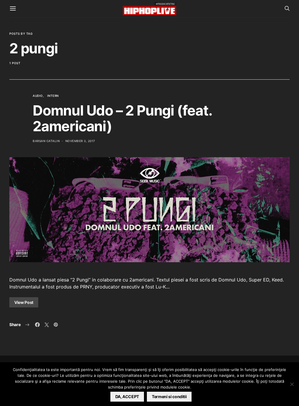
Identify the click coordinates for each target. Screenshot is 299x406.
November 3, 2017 (80, 141)
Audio (38, 95)
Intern (53, 95)
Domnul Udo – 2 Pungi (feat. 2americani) (122, 118)
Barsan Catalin (46, 141)
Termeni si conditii (169, 396)
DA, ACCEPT (127, 396)
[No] (292, 384)
